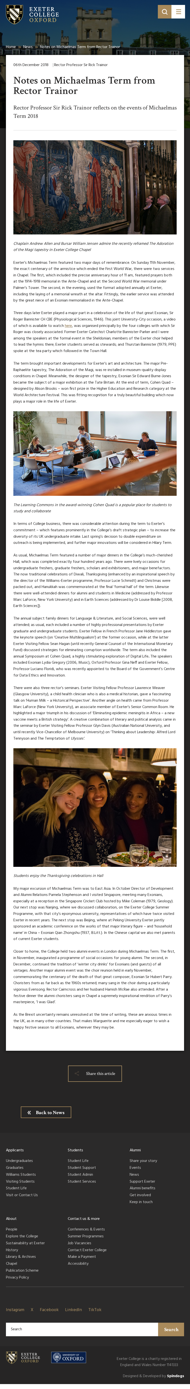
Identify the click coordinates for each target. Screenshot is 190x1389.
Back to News (50, 1112)
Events (135, 1168)
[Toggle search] (164, 11)
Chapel (11, 1264)
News (28, 47)
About (11, 1219)
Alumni (135, 1150)
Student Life (16, 1189)
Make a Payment (82, 1257)
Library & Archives (21, 1257)
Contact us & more (84, 1219)
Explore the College (22, 1237)
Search (171, 1329)
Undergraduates (19, 1161)
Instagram (15, 1310)
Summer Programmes (86, 1237)
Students (75, 1150)
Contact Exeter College (87, 1250)
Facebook (49, 1310)
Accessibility (78, 1264)
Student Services (82, 1182)
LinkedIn (73, 1310)
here (68, 326)
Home (11, 47)
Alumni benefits (142, 1189)
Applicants (15, 1150)
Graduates (15, 1168)
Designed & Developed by (153, 1376)
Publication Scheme (22, 1271)
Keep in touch (141, 1202)
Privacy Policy (17, 1278)
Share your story (143, 1161)
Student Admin (80, 1175)
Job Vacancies (79, 1244)
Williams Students (21, 1175)
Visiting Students (20, 1182)
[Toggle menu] (178, 11)
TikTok (94, 1310)
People (11, 1230)
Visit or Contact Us (22, 1195)
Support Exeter (142, 1182)
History (12, 1250)
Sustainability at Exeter (25, 1244)
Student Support (82, 1168)
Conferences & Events (86, 1230)
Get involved (140, 1195)
